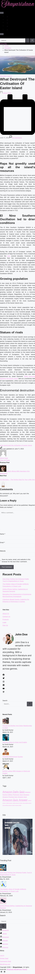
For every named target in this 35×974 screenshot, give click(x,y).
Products (6, 619)
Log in (2, 955)
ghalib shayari (9, 803)
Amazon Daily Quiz (14, 791)
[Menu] (2, 13)
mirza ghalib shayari (27, 803)
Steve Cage (4, 458)
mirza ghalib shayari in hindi (9, 805)
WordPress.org (5, 964)
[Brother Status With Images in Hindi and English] (6, 769)
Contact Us (6, 616)
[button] (27, 40)
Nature (9, 76)
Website (3, 551)
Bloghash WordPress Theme (17, 969)
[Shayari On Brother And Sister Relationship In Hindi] (6, 723)
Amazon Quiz (22, 797)
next (8, 256)
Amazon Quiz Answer (15, 799)
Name (2, 534)
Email (2, 542)
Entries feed (4, 958)
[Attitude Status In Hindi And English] (6, 740)
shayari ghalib (18, 805)
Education (3, 76)
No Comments (17, 138)
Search (5, 700)
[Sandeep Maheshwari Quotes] (6, 754)
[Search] (29, 704)
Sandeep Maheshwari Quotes (13, 757)
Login (4, 622)
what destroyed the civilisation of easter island (16, 445)
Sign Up (5, 625)
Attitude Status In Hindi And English (15, 742)
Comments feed (5, 961)
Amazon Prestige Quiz (10, 797)
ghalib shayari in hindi (17, 803)
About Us (6, 613)
